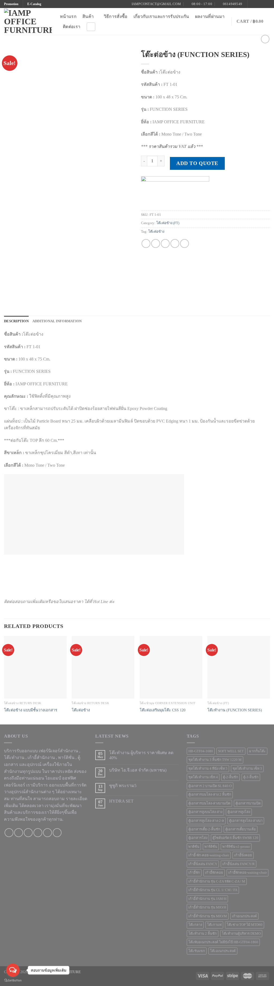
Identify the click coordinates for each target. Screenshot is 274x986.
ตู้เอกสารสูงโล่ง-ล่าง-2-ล (206, 821)
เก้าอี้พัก (194, 872)
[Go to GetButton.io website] (12, 980)
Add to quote (197, 163)
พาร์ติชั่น (210, 847)
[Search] (91, 26)
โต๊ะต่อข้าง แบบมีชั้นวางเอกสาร (30, 710)
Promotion (11, 4)
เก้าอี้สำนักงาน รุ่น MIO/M (207, 916)
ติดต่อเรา (71, 26)
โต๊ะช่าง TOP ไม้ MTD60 (244, 925)
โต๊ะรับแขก (196, 951)
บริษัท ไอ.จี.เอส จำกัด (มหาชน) (137, 770)
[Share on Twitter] (155, 243)
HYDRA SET (121, 801)
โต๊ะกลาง (195, 925)
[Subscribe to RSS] (57, 832)
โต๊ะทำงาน (14, 757)
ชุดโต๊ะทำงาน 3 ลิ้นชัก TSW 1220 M (215, 760)
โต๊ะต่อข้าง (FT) (167, 223)
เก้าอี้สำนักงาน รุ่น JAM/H (207, 899)
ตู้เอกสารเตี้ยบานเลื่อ (240, 829)
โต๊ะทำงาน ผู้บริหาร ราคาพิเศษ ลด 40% (141, 755)
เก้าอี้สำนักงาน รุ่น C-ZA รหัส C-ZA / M (216, 881)
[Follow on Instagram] (257, 4)
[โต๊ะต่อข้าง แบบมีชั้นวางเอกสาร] (35, 667)
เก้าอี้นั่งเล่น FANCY (202, 864)
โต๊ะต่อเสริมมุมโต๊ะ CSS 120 (162, 710)
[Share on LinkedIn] (184, 243)
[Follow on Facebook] (252, 4)
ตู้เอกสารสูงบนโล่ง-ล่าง (205, 812)
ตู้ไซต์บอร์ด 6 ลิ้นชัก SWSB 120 (235, 838)
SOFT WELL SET (231, 751)
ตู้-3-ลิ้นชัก (250, 777)
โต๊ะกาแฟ (214, 925)
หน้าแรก (68, 16)
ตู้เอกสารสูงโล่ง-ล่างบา (245, 821)
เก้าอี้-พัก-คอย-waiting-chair (208, 855)
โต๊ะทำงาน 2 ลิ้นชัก (202, 933)
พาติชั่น (193, 847)
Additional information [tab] (57, 321)
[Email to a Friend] (165, 243)
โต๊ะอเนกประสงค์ (223, 951)
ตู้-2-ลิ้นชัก (230, 777)
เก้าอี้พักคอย (214, 872)
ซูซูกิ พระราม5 (122, 785)
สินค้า (88, 16)
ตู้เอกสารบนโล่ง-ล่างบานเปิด (209, 803)
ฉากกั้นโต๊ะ (257, 751)
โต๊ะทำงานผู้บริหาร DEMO (241, 933)
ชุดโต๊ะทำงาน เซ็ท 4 (203, 777)
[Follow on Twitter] (262, 4)
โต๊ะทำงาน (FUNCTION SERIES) (234, 710)
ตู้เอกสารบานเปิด (248, 803)
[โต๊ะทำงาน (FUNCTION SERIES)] (238, 667)
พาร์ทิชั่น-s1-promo (236, 847)
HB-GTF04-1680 (200, 751)
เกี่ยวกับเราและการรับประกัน (161, 16)
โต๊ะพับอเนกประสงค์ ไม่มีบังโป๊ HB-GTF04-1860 (223, 942)
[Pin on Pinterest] (174, 243)
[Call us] (37, 832)
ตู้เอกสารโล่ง (197, 838)
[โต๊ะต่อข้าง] (103, 667)
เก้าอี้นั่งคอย (243, 855)
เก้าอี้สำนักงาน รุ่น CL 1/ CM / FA (212, 890)
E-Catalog (34, 4)
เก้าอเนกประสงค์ (244, 916)
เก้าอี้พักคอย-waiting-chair (247, 872)
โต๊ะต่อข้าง (156, 231)
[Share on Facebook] (146, 243)
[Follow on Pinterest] (267, 4)
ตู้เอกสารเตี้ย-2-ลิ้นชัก (204, 829)
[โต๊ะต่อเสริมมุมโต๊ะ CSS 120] (171, 667)
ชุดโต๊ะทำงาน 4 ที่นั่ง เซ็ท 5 (207, 768)
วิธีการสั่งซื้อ (116, 16)
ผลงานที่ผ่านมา (210, 16)
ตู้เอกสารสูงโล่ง (238, 812)
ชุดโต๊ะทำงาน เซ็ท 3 (247, 768)
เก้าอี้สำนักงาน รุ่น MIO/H (207, 907)
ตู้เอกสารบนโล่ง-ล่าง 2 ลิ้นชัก (209, 794)
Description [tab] (16, 321)
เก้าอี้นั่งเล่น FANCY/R (238, 864)
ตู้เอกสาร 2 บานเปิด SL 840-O (210, 786)
